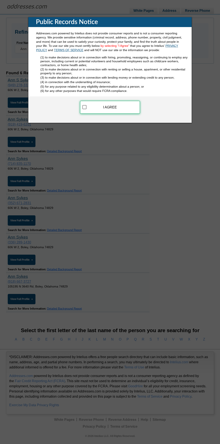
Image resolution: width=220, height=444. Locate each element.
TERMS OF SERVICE (68, 50)
